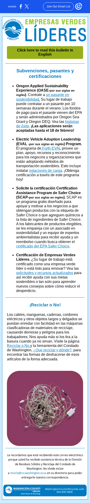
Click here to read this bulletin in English (45, 52)
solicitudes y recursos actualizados (44, 273)
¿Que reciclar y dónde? (52, 350)
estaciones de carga (45, 171)
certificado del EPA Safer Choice (42, 246)
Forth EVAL (51, 148)
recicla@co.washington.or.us (28, 473)
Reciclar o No (18, 346)
